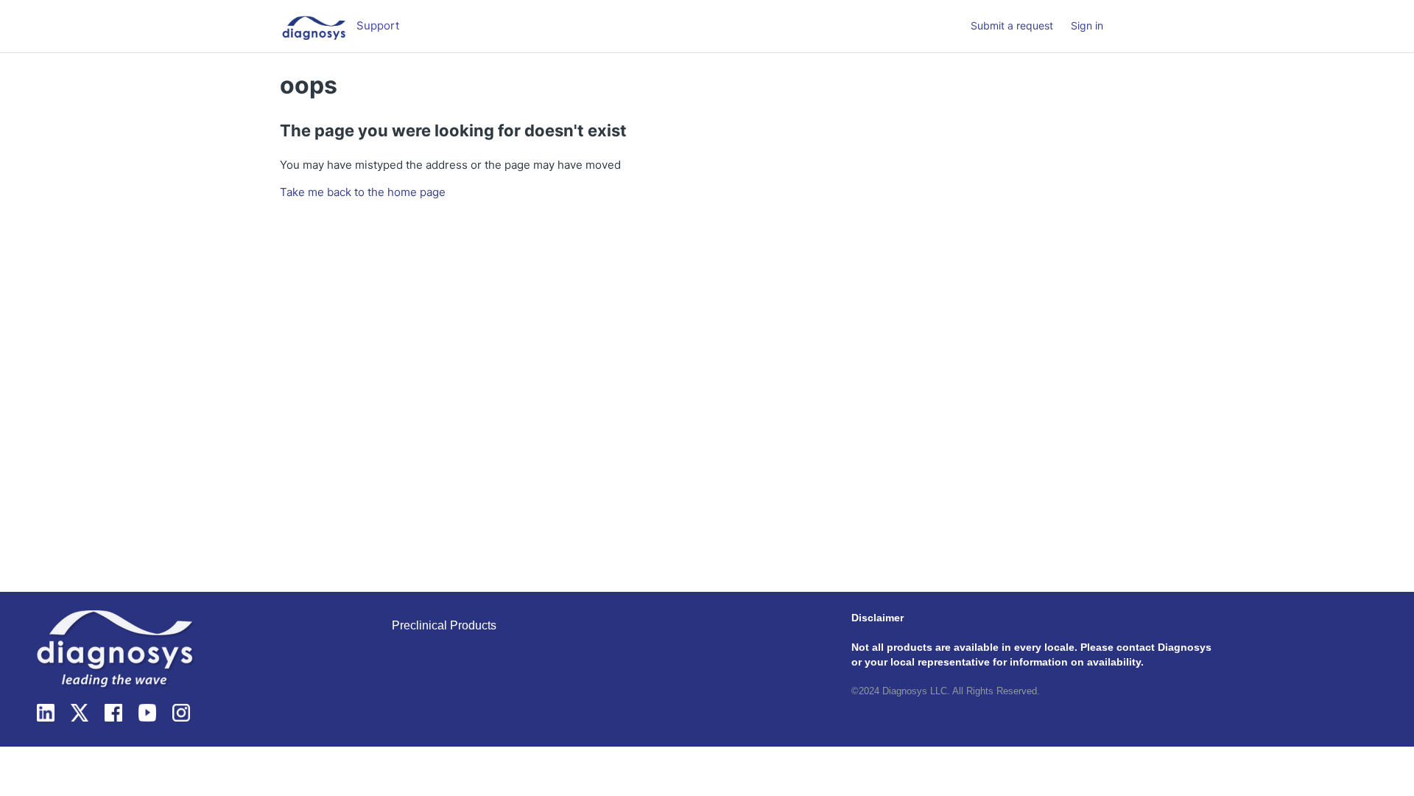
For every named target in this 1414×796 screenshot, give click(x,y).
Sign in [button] (1087, 25)
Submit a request (1012, 25)
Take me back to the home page (363, 192)
